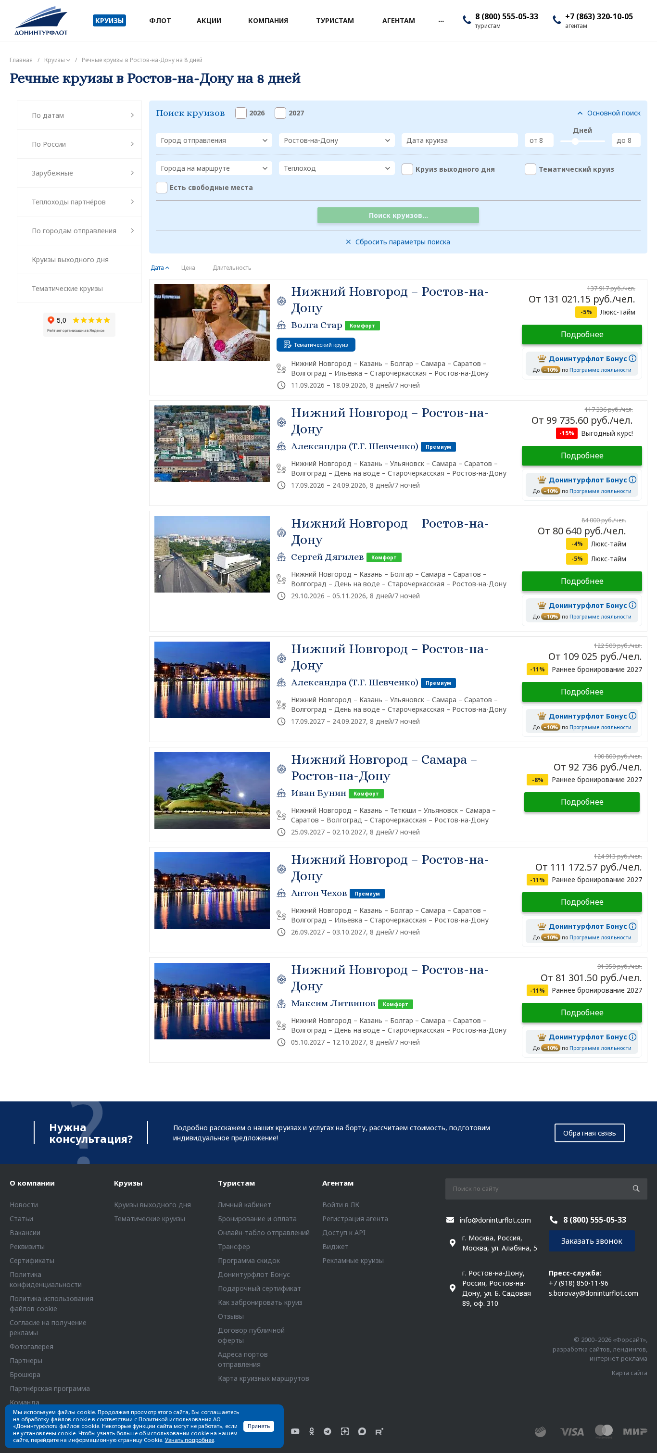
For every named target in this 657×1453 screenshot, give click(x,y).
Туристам (236, 1183)
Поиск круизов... (398, 215)
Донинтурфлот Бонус (254, 1274)
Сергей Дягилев (327, 556)
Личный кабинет (244, 1204)
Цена (188, 268)
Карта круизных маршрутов (263, 1378)
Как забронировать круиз (260, 1302)
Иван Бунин (318, 792)
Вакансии (25, 1232)
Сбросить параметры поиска (402, 241)
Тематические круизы (67, 288)
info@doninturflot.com (495, 1220)
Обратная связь (589, 1132)
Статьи (21, 1218)
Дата (157, 268)
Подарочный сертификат (259, 1288)
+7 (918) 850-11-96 (578, 1283)
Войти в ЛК (340, 1204)
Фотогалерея (31, 1346)
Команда (24, 1402)
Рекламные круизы (353, 1260)
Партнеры (26, 1360)
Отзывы (231, 1316)
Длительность (232, 268)
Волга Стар (316, 324)
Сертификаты (32, 1260)
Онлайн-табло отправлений (264, 1232)
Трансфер (234, 1246)
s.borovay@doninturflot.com (593, 1293)
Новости (24, 1204)
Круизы (128, 1183)
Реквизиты (27, 1246)
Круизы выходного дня (70, 259)
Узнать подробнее (189, 1439)
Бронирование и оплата (257, 1218)
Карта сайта (629, 1372)
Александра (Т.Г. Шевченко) (354, 446)
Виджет (335, 1246)
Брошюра (25, 1374)
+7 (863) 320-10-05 (599, 16)
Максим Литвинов (333, 1003)
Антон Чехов (319, 892)
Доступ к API (344, 1232)
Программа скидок (249, 1260)
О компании (32, 1183)
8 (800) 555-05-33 (506, 16)
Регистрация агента (355, 1218)
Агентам (338, 1183)
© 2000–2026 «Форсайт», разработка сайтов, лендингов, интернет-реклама (600, 1349)
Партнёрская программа (50, 1388)
